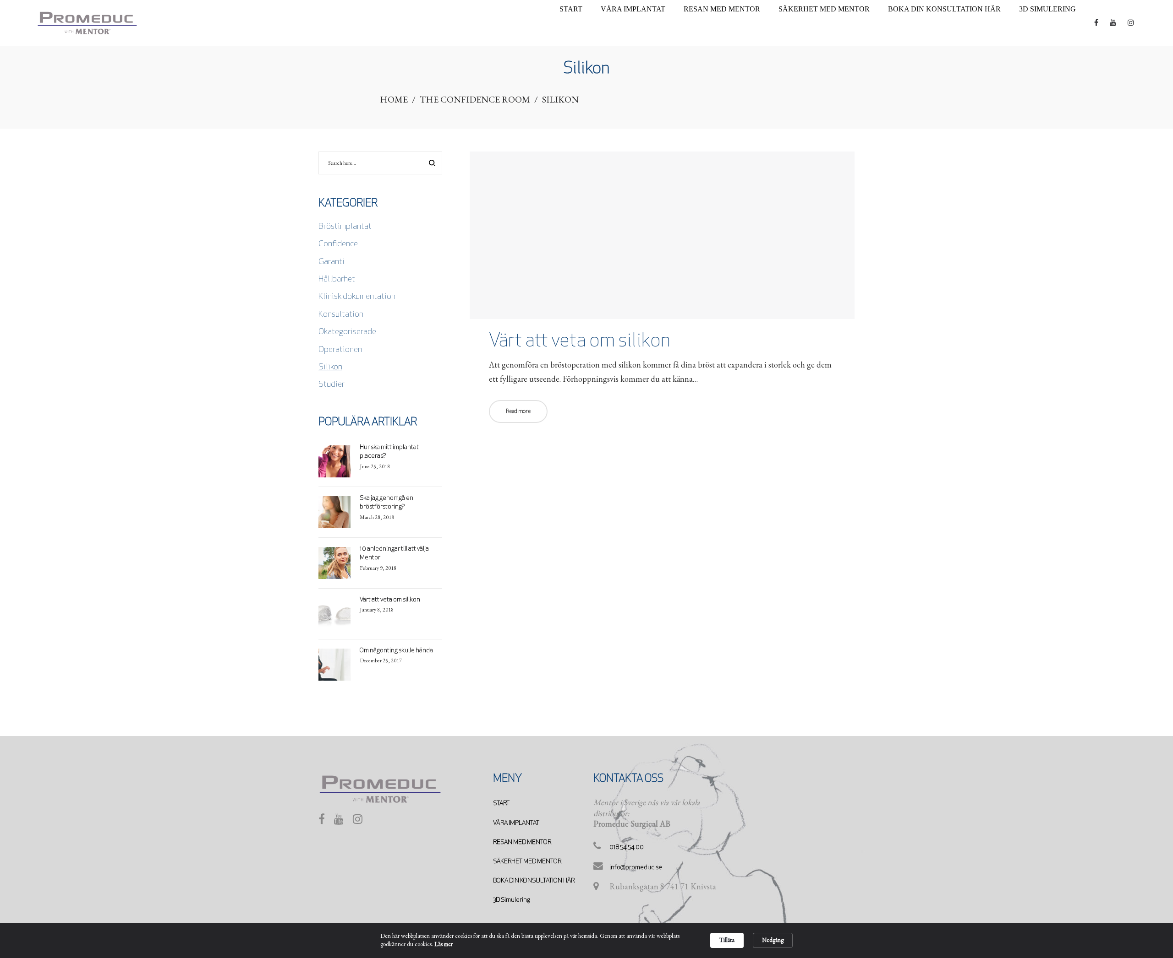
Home (394, 99)
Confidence (338, 244)
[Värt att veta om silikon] (662, 235)
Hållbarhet (336, 280)
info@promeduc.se (635, 867)
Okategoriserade (347, 332)
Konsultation (340, 315)
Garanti (331, 262)
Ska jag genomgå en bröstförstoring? (386, 503)
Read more (518, 411)
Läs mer (443, 944)
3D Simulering (511, 900)
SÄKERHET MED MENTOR (527, 861)
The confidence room (475, 99)
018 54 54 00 (626, 847)
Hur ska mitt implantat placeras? (389, 452)
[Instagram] (357, 821)
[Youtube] (339, 821)
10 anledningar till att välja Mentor (394, 554)
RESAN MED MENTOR (522, 842)
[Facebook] (321, 821)
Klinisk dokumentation (356, 297)
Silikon (330, 367)
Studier (331, 385)
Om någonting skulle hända (396, 650)
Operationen (340, 350)
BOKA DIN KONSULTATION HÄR (534, 880)
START (501, 803)
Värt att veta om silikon (579, 342)
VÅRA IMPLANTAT (516, 823)
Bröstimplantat (345, 227)
